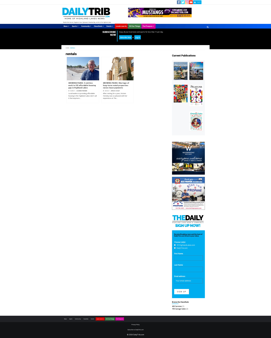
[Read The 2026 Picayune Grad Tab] (196, 96)
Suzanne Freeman (82, 91)
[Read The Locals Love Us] (181, 94)
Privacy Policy (135, 324)
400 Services (177, 306)
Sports (74, 26)
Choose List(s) (179, 242)
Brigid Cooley (115, 91)
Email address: (179, 276)
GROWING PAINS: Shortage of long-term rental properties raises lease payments (116, 85)
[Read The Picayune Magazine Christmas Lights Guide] (196, 121)
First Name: (178, 253)
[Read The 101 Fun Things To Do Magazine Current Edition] (196, 71)
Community (85, 26)
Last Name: (178, 265)
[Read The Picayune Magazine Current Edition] (181, 71)
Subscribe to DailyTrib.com (135, 330)
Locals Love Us (121, 26)
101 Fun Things (134, 26)
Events (108, 26)
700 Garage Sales (179, 309)
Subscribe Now (125, 37)
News (66, 26)
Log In (137, 37)
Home (67, 48)
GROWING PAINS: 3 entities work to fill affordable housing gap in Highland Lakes (82, 85)
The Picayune (147, 26)
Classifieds (98, 26)
